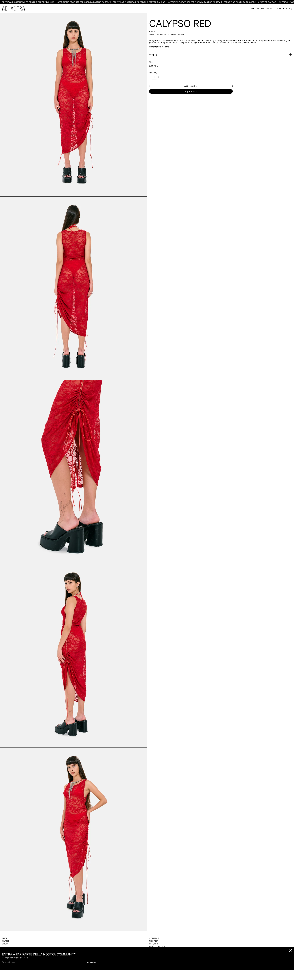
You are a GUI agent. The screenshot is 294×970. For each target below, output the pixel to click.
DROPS (5, 943)
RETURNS (153, 943)
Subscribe (91, 962)
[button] (287, 8)
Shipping (163, 34)
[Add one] (158, 77)
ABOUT (5, 941)
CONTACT (154, 938)
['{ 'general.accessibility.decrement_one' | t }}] (150, 77)
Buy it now (190, 91)
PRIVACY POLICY (157, 946)
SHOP (5, 938)
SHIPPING (153, 941)
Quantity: (153, 72)
